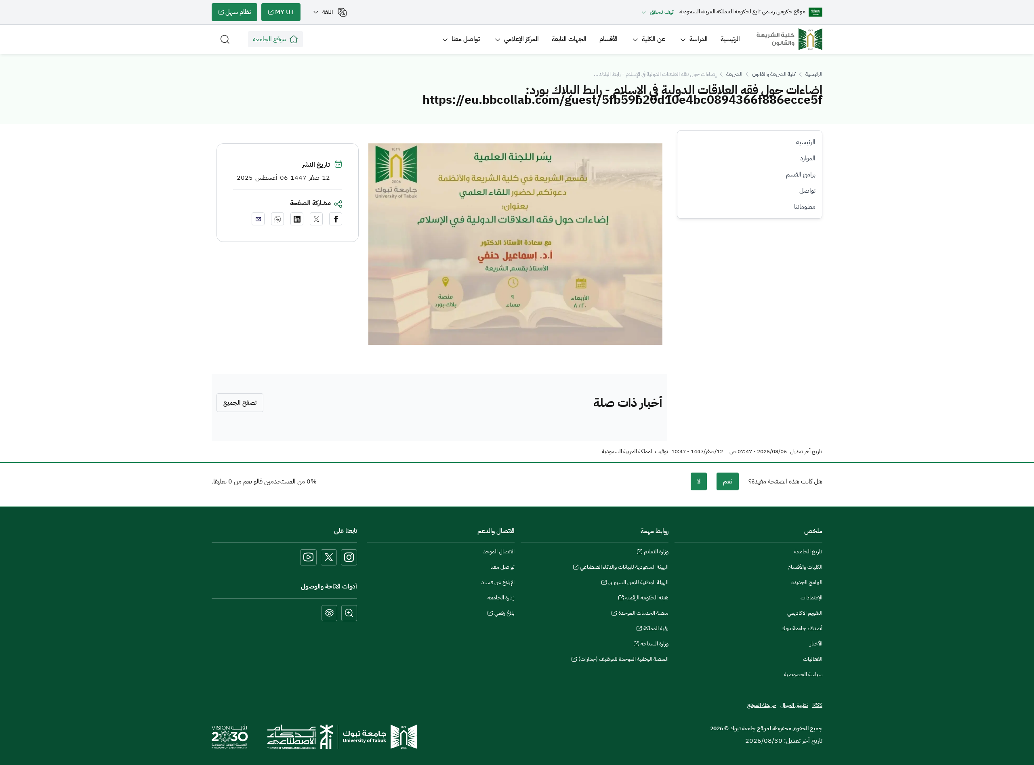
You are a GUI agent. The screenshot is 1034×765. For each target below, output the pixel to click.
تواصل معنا (466, 39)
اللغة (327, 12)
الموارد (807, 158)
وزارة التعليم (656, 552)
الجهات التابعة (569, 39)
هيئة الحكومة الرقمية (646, 598)
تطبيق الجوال (794, 705)
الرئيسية (730, 39)
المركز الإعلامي (521, 39)
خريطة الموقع (761, 705)
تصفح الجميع (239, 403)
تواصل (807, 190)
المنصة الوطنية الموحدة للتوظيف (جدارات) (623, 660)
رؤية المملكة (655, 629)
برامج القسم (800, 174)
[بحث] (225, 39)
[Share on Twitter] (316, 218)
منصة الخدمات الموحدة (643, 614)
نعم (727, 481)
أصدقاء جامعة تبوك (801, 628)
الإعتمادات (811, 597)
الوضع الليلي (329, 613)
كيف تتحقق (662, 12)
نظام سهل (241, 14)
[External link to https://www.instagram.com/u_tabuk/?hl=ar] (349, 557)
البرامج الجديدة (806, 582)
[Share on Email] (258, 218)
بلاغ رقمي (504, 614)
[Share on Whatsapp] (277, 218)
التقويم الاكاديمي (804, 613)
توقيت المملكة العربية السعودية (635, 452)
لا (698, 481)
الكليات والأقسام (805, 567)
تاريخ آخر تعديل (806, 452)
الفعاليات (812, 659)
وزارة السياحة (654, 644)
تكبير (349, 613)
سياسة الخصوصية (803, 674)
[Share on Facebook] (335, 218)
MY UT (288, 14)
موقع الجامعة (269, 39)
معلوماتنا (804, 207)
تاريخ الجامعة (808, 551)
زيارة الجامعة (501, 597)
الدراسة (698, 39)
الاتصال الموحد (499, 551)
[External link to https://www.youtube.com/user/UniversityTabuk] (308, 557)
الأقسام (608, 39)
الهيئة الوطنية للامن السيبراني (638, 583)
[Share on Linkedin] (296, 218)
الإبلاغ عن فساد (498, 582)
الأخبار (816, 643)
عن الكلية (653, 39)
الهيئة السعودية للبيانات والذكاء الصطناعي (624, 568)
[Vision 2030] (230, 736)
